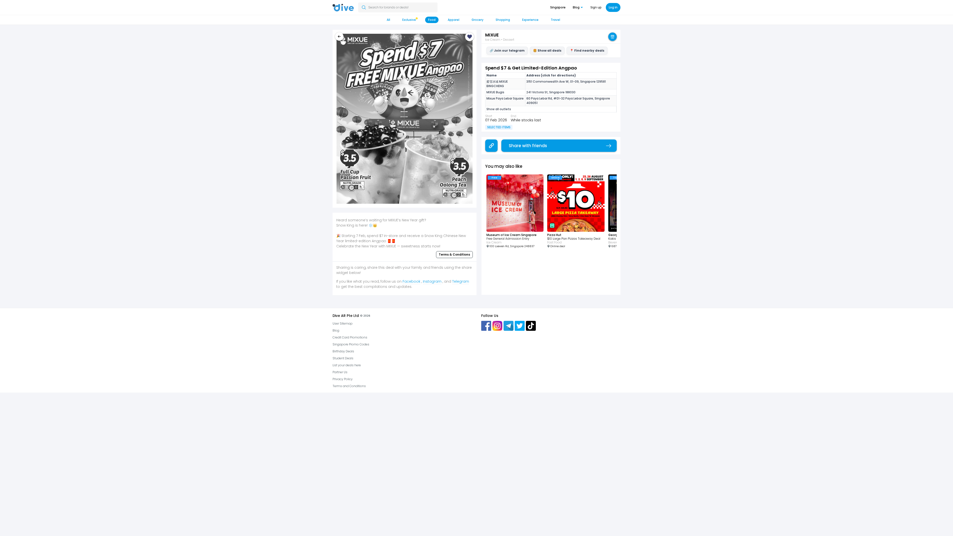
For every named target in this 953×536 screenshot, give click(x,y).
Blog (336, 330)
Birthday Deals (343, 351)
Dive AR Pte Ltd (346, 315)
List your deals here (347, 365)
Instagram (432, 281)
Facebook (411, 281)
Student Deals (343, 358)
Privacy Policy (343, 379)
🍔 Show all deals (547, 50)
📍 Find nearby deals (587, 50)
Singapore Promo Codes (351, 344)
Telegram (460, 281)
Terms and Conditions (349, 386)
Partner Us (340, 372)
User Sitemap (343, 323)
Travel (555, 20)
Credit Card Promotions (350, 337)
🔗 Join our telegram (507, 50)
